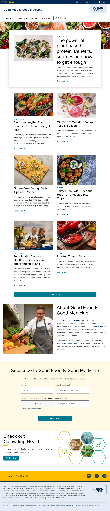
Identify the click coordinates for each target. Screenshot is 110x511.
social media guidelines (63, 491)
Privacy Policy (50, 505)
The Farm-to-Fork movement (69, 320)
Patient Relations (38, 495)
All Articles (45, 18)
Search (103, 2)
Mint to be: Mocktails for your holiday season (76, 124)
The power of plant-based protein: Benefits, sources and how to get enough (74, 51)
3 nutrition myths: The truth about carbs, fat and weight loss (32, 126)
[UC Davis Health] (97, 490)
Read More (62, 81)
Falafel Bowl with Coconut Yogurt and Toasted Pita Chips (74, 194)
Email (63, 385)
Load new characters (31, 408)
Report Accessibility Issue (90, 505)
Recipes (34, 18)
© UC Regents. (10, 505)
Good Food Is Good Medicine (22, 9)
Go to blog (11, 458)
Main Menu (8, 2)
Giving (78, 2)
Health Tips (23, 18)
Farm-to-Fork (8, 18)
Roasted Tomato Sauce (72, 256)
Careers (89, 2)
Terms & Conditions (38, 505)
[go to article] (33, 48)
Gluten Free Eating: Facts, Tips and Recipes (31, 190)
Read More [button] (19, 148)
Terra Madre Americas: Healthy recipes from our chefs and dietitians (30, 260)
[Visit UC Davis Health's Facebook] (89, 476)
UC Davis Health (97, 326)
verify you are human (44, 398)
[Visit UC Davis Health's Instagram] (104, 476)
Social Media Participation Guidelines (68, 505)
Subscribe (60, 18)
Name (23, 385)
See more (55, 294)
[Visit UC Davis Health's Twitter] (97, 476)
